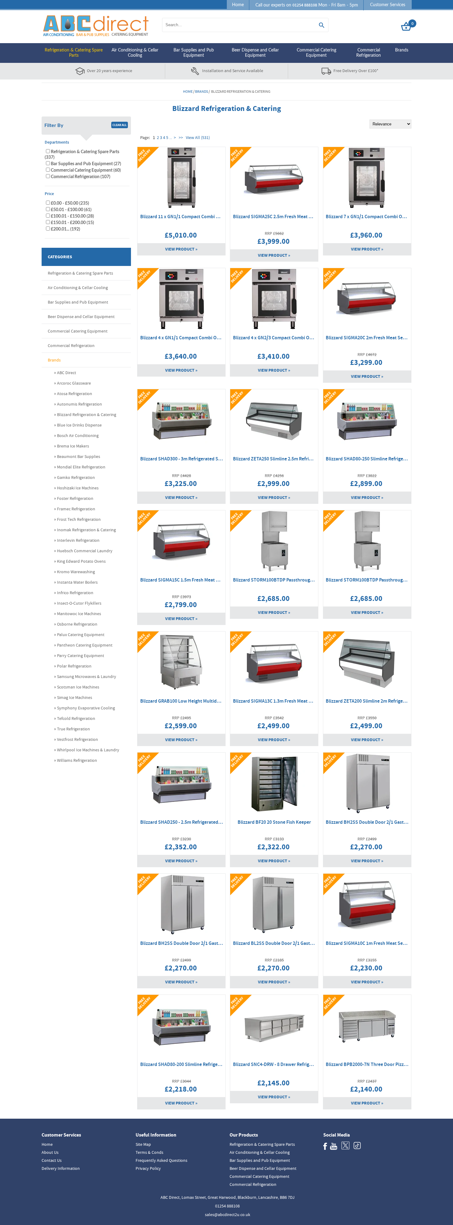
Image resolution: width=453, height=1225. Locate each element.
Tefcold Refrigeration (76, 718)
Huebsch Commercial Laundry (84, 550)
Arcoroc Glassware (74, 383)
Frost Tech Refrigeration (79, 519)
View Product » (181, 249)
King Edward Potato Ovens (81, 561)
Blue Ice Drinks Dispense (79, 425)
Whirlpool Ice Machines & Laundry (88, 750)
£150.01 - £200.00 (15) (72, 222)
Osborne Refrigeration (77, 624)
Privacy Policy (148, 1168)
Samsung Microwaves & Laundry (86, 676)
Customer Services (387, 5)
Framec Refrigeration (76, 509)
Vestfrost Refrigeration (77, 739)
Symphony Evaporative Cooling (86, 708)
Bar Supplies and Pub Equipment (193, 53)
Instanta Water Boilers (77, 582)
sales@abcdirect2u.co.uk (227, 1214)
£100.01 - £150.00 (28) (72, 216)
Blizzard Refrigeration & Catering (86, 414)
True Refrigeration (73, 729)
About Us (50, 1152)
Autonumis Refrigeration (79, 404)
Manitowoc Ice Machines (79, 613)
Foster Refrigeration (75, 498)
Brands (401, 50)
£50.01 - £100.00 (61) (71, 209)
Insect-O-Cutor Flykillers (79, 603)
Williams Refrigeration (77, 760)
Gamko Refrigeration (76, 477)
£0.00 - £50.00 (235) (70, 203)
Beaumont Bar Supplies (78, 456)
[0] (406, 31)
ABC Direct (66, 372)
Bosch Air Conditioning (78, 435)
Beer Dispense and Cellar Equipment (255, 53)
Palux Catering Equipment (80, 634)
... (170, 137)
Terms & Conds (149, 1152)
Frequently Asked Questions (161, 1160)
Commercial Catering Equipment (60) (86, 170)
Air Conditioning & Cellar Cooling (135, 53)
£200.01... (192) (65, 229)
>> (181, 137)
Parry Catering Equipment (80, 655)
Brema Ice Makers (73, 446)
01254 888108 (227, 1206)
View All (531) (197, 137)
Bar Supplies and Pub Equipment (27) (86, 163)
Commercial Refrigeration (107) (80, 176)
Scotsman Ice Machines (78, 687)
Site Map (143, 1144)
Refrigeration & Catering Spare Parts (74, 53)
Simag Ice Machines (74, 697)
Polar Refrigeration (74, 666)
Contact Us (52, 1160)
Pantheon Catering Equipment (84, 645)
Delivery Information (61, 1168)
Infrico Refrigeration (75, 592)
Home (238, 5)
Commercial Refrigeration (368, 53)
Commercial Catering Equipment (316, 53)
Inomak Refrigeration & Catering (86, 530)
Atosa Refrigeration (74, 393)
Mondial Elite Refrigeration (81, 467)
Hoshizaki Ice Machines (78, 488)
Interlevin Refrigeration (78, 540)
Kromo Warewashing (76, 571)
